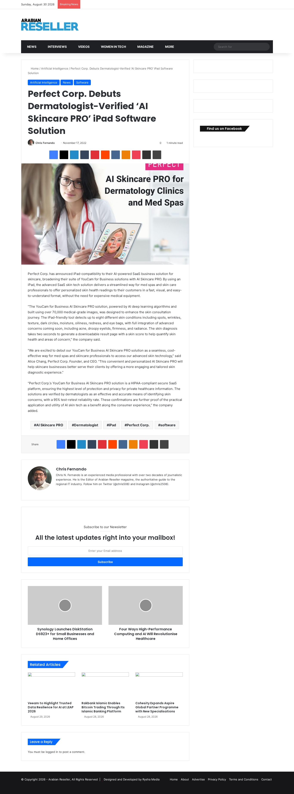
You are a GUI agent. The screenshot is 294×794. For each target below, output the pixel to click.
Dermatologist (86, 425)
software (168, 425)
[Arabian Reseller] (53, 25)
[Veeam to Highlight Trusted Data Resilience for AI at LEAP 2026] (51, 685)
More (169, 46)
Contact (266, 779)
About (185, 779)
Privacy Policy (217, 779)
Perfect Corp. (138, 425)
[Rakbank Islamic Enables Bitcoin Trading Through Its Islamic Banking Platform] (105, 685)
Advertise (198, 779)
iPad (112, 425)
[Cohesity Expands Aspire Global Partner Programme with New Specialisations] (159, 685)
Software (82, 82)
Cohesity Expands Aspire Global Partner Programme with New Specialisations (156, 707)
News (31, 46)
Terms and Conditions (243, 779)
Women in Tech (113, 46)
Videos (83, 46)
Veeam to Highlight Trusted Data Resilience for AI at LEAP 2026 (51, 707)
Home (34, 68)
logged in (52, 752)
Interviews (57, 46)
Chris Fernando (45, 142)
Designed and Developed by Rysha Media (131, 779)
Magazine (145, 46)
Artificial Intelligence (54, 68)
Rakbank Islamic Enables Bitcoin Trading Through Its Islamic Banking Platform (103, 707)
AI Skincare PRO (49, 425)
